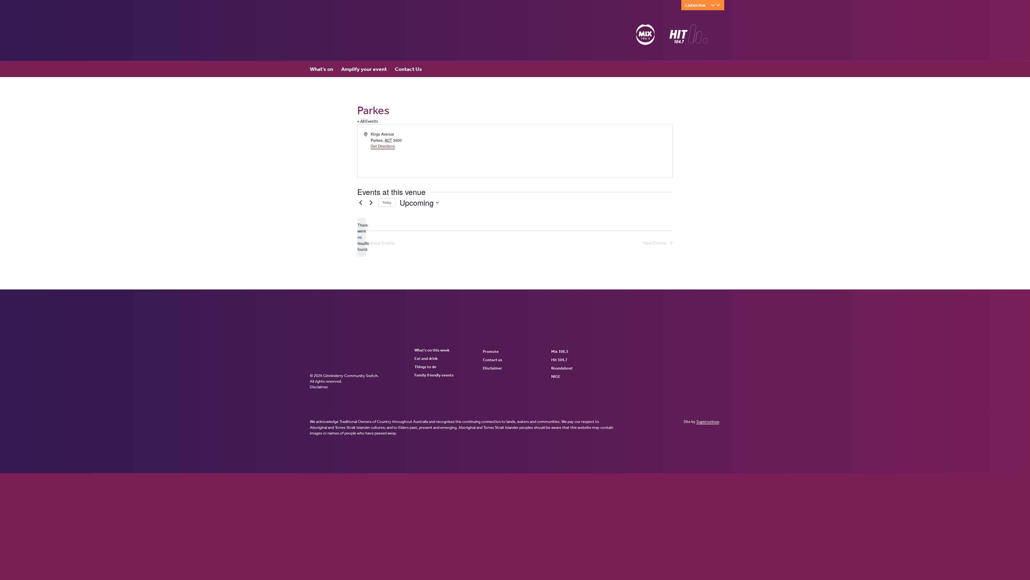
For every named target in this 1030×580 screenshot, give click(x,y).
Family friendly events (434, 375)
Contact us (492, 359)
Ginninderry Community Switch (362, 36)
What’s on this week (432, 350)
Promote (491, 351)
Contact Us (408, 69)
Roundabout (562, 368)
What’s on (321, 69)
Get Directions (383, 146)
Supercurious (707, 421)
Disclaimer (318, 387)
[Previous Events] (360, 203)
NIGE (556, 376)
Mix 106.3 (559, 351)
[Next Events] (371, 203)
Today (386, 202)
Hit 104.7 (559, 359)
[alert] (361, 237)
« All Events (367, 121)
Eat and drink (426, 358)
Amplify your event (364, 69)
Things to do (425, 366)
